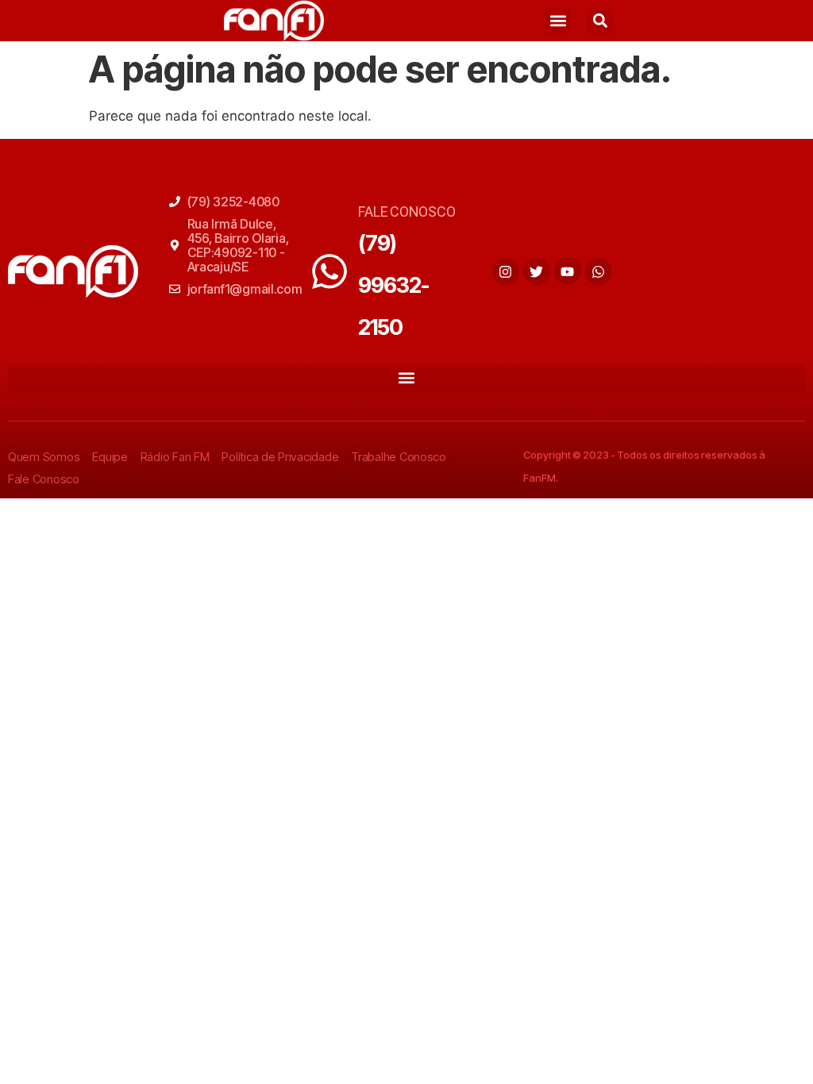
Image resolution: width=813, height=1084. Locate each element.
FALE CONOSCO (406, 211)
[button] (558, 21)
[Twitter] (536, 271)
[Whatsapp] (598, 271)
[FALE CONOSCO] (329, 271)
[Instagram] (505, 271)
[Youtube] (567, 271)
